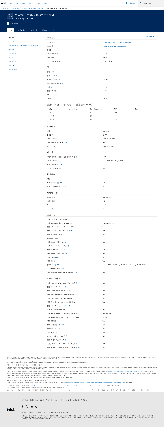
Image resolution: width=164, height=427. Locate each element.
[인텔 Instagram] (36, 407)
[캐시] (51, 87)
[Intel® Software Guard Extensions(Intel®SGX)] (78, 313)
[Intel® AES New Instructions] (67, 309)
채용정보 (84, 400)
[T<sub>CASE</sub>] (52, 208)
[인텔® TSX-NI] (57, 257)
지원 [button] (17, 3)
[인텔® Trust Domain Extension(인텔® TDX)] (76, 283)
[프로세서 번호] (58, 53)
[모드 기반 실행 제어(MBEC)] (66, 336)
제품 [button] (11, 3)
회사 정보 (24, 400)
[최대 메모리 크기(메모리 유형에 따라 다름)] (77, 157)
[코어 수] (53, 72)
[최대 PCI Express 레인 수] (65, 186)
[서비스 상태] (56, 138)
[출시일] (53, 135)
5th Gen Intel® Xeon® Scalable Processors (116, 42)
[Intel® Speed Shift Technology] (68, 246)
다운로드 (44, 30)
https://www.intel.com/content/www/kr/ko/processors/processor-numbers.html (125, 371)
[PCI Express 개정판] (61, 183)
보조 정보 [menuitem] (11, 49)
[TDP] (51, 98)
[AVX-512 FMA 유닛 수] (63, 268)
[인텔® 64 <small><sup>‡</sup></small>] (55, 261)
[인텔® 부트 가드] (59, 332)
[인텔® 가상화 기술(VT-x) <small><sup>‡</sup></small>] (65, 340)
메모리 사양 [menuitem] (12, 53)
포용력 (42, 400)
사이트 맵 (76, 400)
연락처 (61, 400)
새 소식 (68, 400)
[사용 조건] (55, 146)
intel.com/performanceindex (30, 417)
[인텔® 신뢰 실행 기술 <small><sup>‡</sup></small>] (63, 325)
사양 (10, 30)
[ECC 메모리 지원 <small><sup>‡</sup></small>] (60, 168)
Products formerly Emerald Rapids (114, 46)
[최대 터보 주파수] (59, 79)
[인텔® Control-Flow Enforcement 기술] (74, 298)
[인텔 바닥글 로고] (11, 409)
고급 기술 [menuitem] (11, 65)
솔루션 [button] (23, 3)
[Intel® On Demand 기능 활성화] (69, 219)
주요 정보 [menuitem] (11, 37)
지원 (52, 30)
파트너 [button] (38, 3)
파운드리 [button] (46, 3)
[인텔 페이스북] (22, 407)
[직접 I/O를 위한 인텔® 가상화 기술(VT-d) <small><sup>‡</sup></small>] (76, 343)
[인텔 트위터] (27, 407)
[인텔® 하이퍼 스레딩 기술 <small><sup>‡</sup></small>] (66, 253)
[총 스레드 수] (56, 76)
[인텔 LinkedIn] (31, 407)
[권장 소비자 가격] (59, 61)
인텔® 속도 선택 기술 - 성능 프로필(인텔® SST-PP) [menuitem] (23, 45)
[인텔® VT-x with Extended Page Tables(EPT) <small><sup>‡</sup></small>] (79, 347)
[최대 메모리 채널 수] (61, 164)
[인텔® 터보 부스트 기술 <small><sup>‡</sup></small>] (64, 249)
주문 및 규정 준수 (22, 30)
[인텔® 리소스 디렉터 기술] (65, 242)
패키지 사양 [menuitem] (12, 61)
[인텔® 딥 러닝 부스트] (62, 234)
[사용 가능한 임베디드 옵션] (66, 142)
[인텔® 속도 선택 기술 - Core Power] (71, 230)
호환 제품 (34, 30)
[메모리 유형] (56, 160)
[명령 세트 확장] (58, 265)
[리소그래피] (56, 57)
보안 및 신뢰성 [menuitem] (13, 69)
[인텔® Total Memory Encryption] (69, 306)
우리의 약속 (34, 400)
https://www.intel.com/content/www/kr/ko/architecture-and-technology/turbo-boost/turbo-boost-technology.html (95, 382)
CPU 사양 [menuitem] (11, 41)
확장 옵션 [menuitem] (11, 57)
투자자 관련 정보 (52, 400)
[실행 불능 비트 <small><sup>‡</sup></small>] (59, 328)
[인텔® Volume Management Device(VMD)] (76, 272)
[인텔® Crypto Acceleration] (66, 287)
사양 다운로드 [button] (149, 36)
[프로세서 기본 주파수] (63, 83)
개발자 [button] (31, 3)
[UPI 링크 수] (56, 94)
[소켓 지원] (55, 197)
